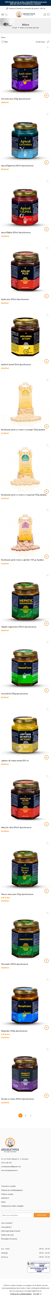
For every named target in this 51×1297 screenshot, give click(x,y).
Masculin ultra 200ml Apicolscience (16, 827)
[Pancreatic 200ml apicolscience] (25, 935)
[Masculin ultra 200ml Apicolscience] (25, 799)
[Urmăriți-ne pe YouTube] (10, 1178)
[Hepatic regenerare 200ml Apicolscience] (25, 598)
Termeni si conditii (8, 1186)
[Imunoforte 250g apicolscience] (25, 665)
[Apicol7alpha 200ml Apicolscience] (25, 204)
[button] (46, 95)
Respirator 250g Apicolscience (14, 1030)
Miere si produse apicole (29, 28)
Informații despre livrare (10, 1231)
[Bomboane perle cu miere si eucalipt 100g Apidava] (25, 402)
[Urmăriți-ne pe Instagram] (6, 1178)
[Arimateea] (10, 1145)
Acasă (14, 28)
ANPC (3, 1202)
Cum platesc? (6, 1227)
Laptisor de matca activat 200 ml (15, 760)
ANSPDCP (5, 1198)
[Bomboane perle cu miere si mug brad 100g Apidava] (25, 467)
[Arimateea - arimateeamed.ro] (25, 15)
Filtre (6, 42)
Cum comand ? (7, 1223)
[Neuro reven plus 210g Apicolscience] (25, 866)
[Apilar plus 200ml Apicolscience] (25, 271)
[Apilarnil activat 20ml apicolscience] (25, 337)
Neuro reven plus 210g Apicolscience (17, 894)
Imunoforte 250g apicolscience (14, 693)
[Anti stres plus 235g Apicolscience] (25, 70)
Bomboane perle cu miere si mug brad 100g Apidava (23, 494)
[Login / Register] (44, 14)
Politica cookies (7, 1194)
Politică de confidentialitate (21, 1294)
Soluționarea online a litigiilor (12, 1206)
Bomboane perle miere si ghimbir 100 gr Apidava (22, 559)
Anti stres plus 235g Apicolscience (15, 98)
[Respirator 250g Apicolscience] (25, 1002)
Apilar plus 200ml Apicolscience (15, 299)
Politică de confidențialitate (12, 1190)
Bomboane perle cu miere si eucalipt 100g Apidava (23, 429)
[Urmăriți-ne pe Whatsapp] (14, 1178)
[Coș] (48, 14)
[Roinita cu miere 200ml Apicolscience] (25, 1071)
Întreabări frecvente (9, 1239)
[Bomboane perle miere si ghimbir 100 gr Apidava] (25, 532)
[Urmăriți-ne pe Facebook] (2, 1178)
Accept (36, 1294)
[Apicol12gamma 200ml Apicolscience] (25, 137)
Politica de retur (7, 1235)
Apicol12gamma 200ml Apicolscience (17, 165)
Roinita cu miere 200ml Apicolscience (17, 1098)
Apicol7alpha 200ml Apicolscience (16, 232)
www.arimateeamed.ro (9, 1170)
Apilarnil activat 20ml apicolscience (16, 364)
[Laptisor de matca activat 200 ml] (25, 732)
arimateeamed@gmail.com (11, 1166)
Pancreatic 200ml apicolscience (14, 964)
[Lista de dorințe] (47, 47)
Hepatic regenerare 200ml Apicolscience (18, 626)
